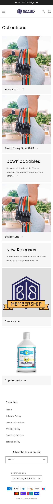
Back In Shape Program (29, 498)
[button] (3, 11)
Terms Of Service (15, 422)
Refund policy (13, 441)
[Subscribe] (44, 460)
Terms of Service (15, 435)
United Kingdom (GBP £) (24, 478)
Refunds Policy (13, 416)
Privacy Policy (13, 428)
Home (9, 409)
